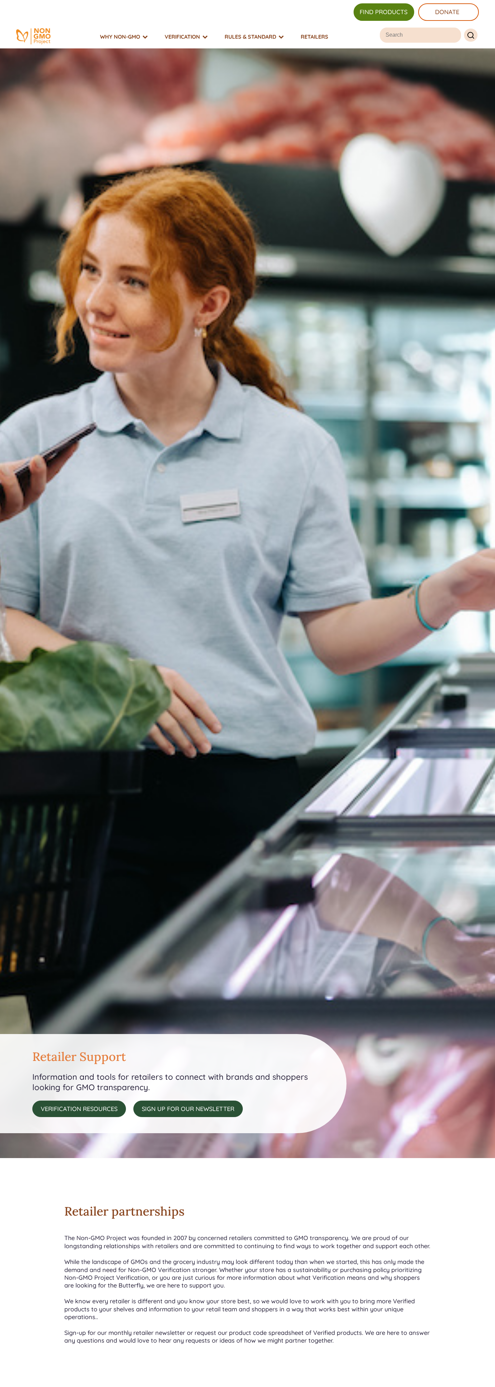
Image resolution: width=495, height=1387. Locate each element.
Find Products (383, 12)
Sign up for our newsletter (188, 1109)
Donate (447, 12)
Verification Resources (79, 1109)
